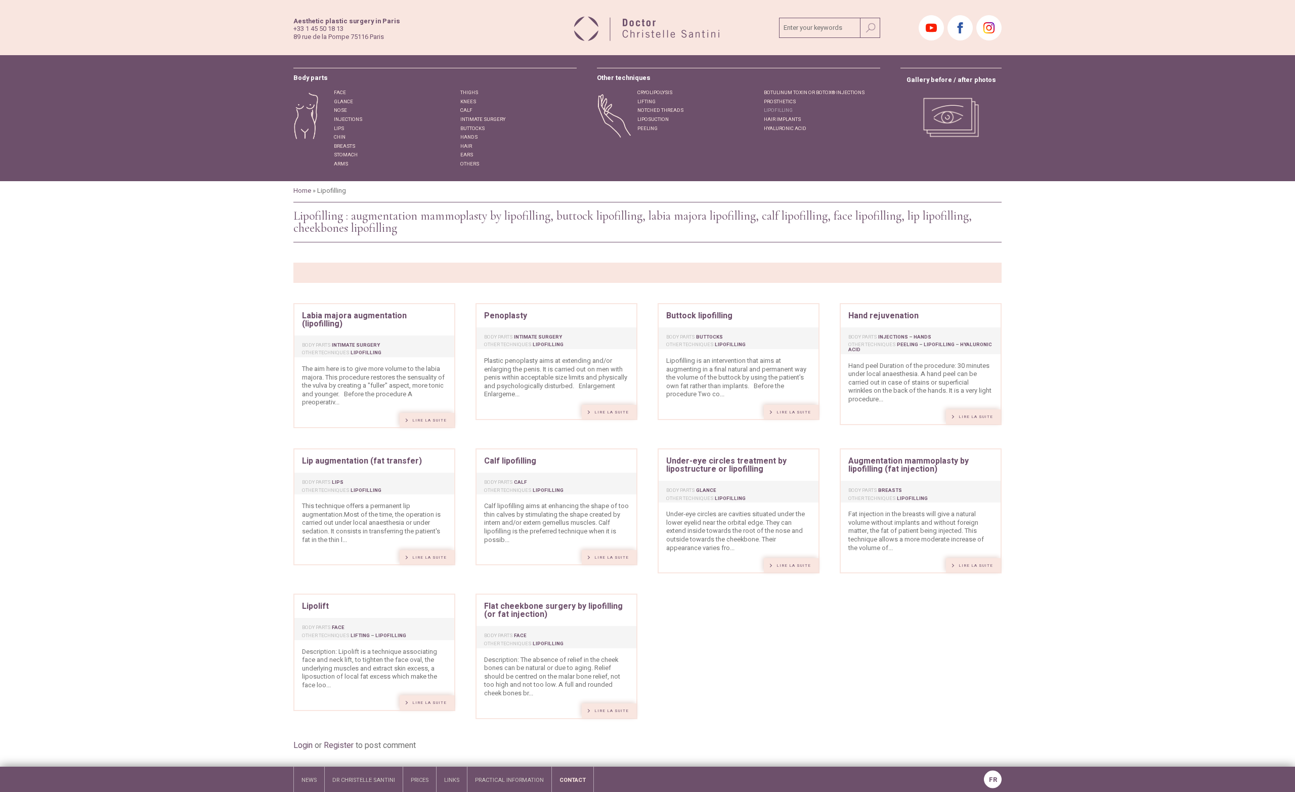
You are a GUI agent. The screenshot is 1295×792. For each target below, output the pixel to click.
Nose (340, 110)
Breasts (344, 146)
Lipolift (315, 606)
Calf (466, 110)
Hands (469, 137)
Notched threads (660, 110)
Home (302, 190)
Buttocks (472, 128)
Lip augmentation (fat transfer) (362, 461)
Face (340, 92)
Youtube (931, 27)
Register (339, 745)
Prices (419, 780)
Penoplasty (505, 316)
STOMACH (346, 154)
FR (993, 779)
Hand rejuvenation (883, 316)
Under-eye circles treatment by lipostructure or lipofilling (726, 465)
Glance (343, 101)
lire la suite (429, 420)
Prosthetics (780, 101)
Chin (340, 137)
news (309, 780)
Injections (348, 119)
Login (303, 745)
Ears (466, 154)
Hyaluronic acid (785, 128)
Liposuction (653, 119)
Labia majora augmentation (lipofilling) (354, 320)
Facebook (960, 27)
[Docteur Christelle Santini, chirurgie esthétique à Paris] (647, 27)
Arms (341, 164)
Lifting (646, 101)
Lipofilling (778, 110)
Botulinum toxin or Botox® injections (814, 92)
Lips (339, 128)
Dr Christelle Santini (363, 780)
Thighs (469, 92)
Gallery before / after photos (951, 80)
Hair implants (782, 119)
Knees (468, 101)
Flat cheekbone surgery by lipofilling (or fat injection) (553, 610)
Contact (572, 780)
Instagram (989, 27)
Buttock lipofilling (699, 316)
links (451, 780)
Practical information (509, 780)
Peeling (647, 128)
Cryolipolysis (654, 92)
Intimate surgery (482, 119)
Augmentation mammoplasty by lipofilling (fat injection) (908, 465)
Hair (466, 146)
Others (469, 164)
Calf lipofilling (510, 461)
